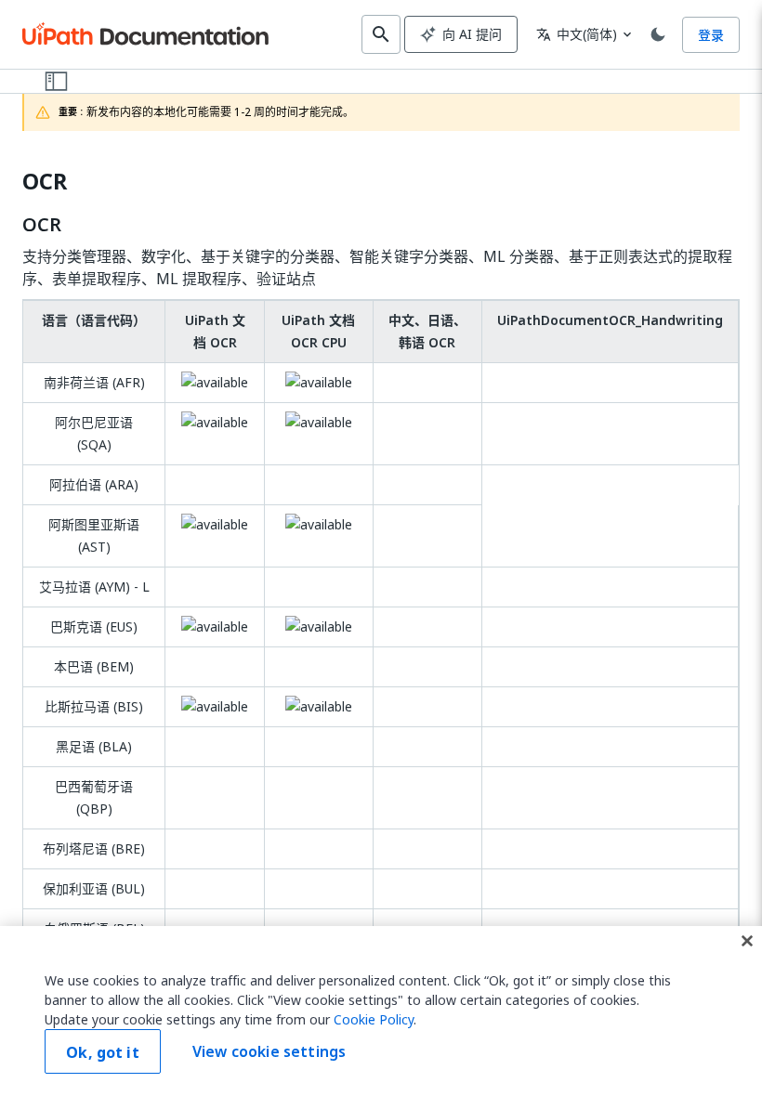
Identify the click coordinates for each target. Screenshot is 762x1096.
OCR (45, 181)
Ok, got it (102, 1052)
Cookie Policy (374, 1019)
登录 (711, 35)
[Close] (747, 940)
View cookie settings (269, 1051)
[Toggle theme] (658, 34)
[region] (381, 1011)
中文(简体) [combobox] (576, 34)
